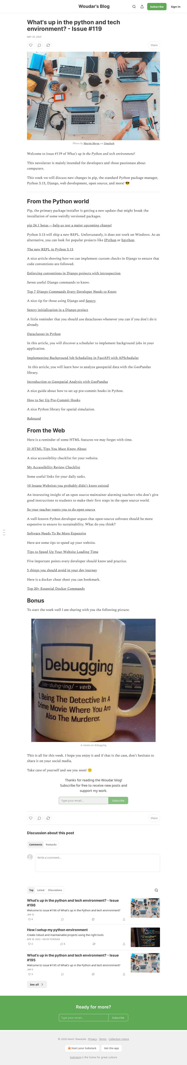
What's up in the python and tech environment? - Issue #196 (73, 902)
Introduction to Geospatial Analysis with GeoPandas (67, 381)
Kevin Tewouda (51, 939)
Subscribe (157, 6)
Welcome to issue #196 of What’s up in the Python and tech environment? (73, 910)
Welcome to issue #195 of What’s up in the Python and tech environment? (73, 965)
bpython (127, 240)
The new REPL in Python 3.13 (50, 249)
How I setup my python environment (57, 930)
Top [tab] (31, 890)
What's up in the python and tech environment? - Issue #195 (73, 957)
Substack (75, 1057)
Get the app (111, 1048)
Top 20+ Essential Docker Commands (56, 588)
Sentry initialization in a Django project (57, 310)
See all (34, 984)
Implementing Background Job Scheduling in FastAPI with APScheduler (83, 358)
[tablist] (43, 844)
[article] (93, 910)
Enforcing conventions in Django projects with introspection (74, 273)
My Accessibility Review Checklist (53, 467)
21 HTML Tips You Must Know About (57, 449)
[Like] (30, 45)
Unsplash (109, 143)
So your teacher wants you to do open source (61, 509)
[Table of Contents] (4, 532)
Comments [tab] (35, 844)
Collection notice (119, 1039)
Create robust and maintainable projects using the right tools (65, 935)
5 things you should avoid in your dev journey (62, 570)
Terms (102, 1039)
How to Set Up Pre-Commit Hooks (53, 400)
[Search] (134, 6)
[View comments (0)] (39, 45)
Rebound (34, 418)
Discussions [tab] (55, 890)
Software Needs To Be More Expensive (56, 533)
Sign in (175, 6)
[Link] (22, 201)
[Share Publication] (142, 6)
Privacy (92, 1039)
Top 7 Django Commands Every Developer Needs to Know (72, 291)
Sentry (90, 301)
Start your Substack (83, 1048)
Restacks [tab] (51, 844)
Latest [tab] (41, 890)
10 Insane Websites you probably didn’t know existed (68, 485)
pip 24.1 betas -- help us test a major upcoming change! (69, 225)
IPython (110, 240)
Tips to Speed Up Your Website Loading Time (62, 552)
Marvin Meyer (92, 143)
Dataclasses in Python (44, 334)
